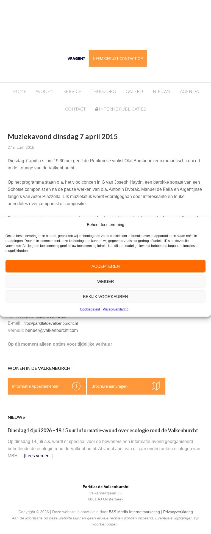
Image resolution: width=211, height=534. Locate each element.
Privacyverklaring (116, 309)
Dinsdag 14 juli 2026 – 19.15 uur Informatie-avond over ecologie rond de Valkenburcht (103, 430)
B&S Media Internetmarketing (134, 512)
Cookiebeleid (90, 309)
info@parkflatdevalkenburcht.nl (50, 323)
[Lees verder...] (38, 455)
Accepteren (105, 266)
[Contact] (106, 58)
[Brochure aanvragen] (126, 393)
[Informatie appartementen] (47, 393)
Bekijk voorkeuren (105, 296)
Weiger (105, 281)
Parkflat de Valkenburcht (111, 22)
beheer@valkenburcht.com (51, 330)
